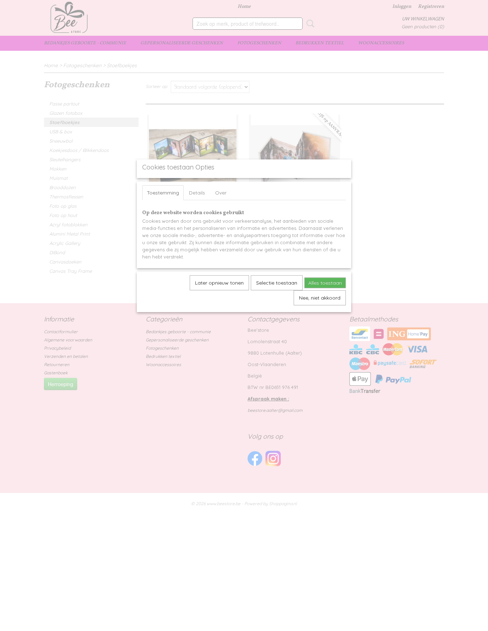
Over (220, 192)
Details (197, 192)
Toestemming (163, 192)
